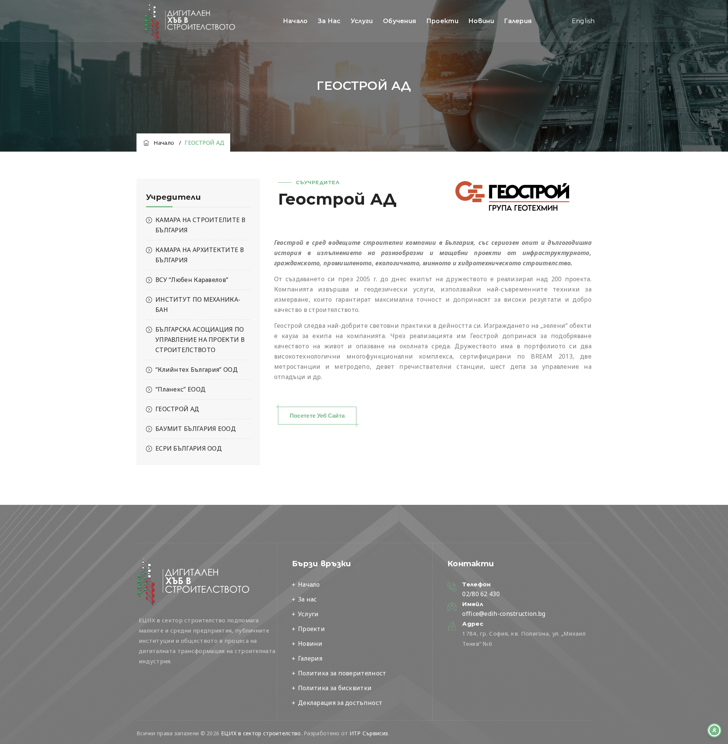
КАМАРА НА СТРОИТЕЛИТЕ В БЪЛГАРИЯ (200, 225)
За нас (329, 21)
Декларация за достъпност (340, 703)
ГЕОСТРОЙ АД (177, 409)
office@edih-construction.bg (503, 613)
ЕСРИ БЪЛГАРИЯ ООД (188, 448)
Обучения (399, 21)
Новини (481, 21)
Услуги (362, 21)
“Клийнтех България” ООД (196, 369)
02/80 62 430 (481, 594)
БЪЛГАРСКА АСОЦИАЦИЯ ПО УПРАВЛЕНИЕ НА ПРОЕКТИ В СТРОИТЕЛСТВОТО (200, 339)
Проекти (442, 21)
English (583, 21)
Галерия (518, 21)
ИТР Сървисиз (369, 733)
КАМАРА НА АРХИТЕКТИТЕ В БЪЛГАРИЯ (199, 255)
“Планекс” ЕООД (180, 389)
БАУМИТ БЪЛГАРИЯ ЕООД (195, 428)
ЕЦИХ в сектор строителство (261, 733)
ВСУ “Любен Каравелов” (191, 280)
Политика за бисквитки (335, 688)
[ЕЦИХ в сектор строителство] (190, 21)
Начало (295, 21)
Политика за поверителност (342, 673)
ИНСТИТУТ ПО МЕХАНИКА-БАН (197, 304)
